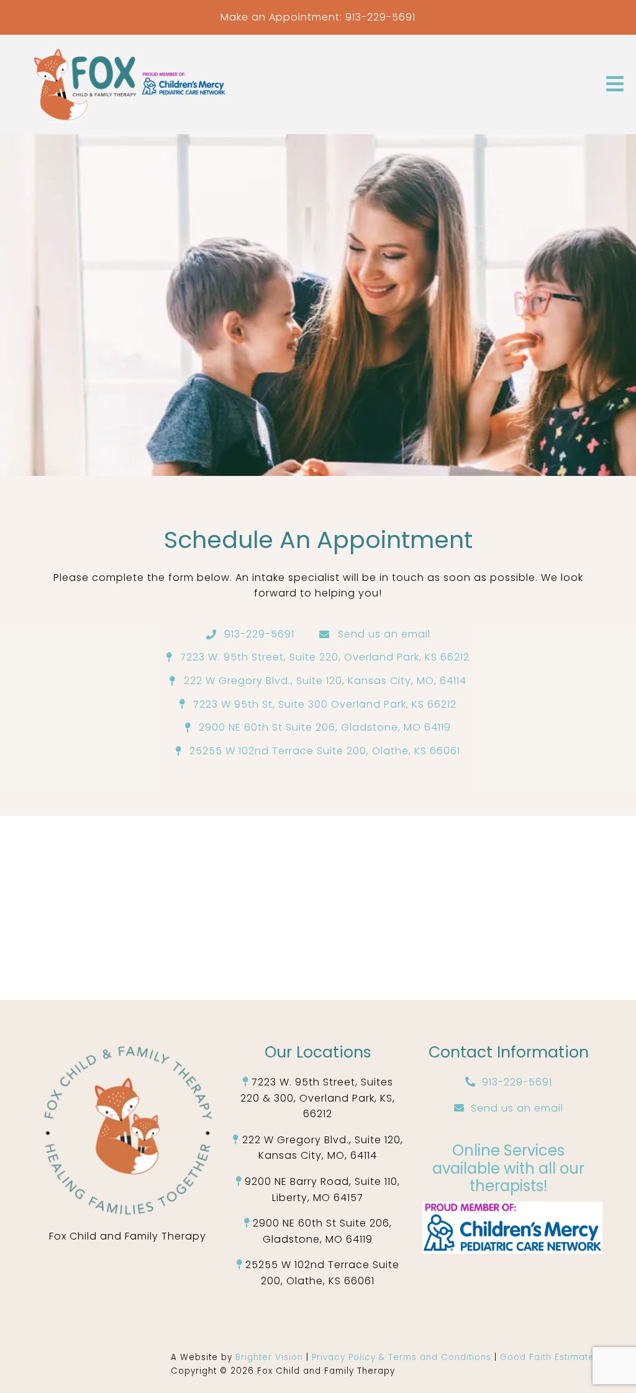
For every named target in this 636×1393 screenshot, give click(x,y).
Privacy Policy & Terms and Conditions (403, 1357)
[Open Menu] (615, 85)
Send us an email (517, 1108)
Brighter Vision (270, 1357)
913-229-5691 (380, 17)
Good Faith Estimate (547, 1357)
